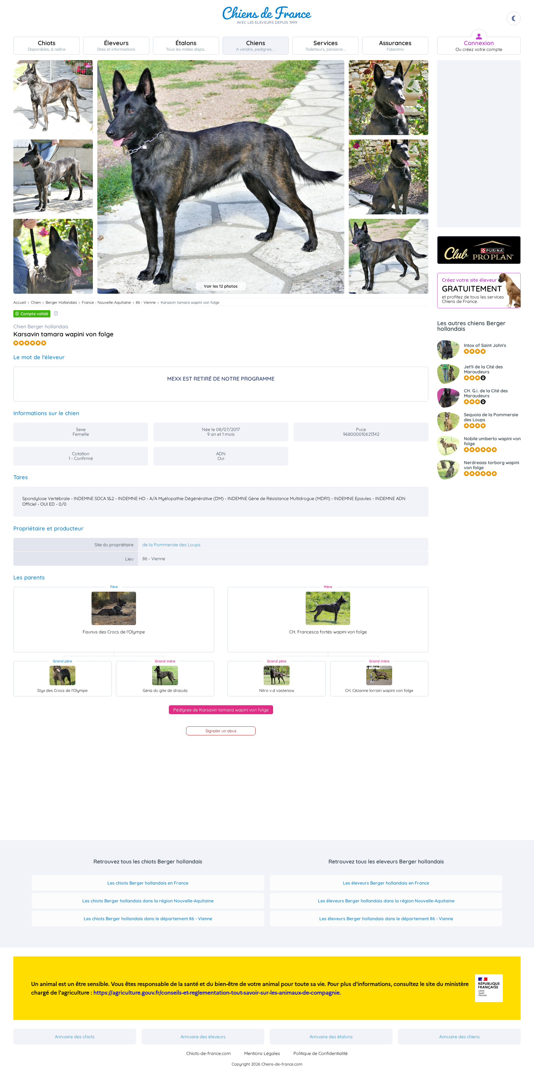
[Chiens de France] (267, 18)
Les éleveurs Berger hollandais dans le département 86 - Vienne (386, 918)
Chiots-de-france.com (208, 1053)
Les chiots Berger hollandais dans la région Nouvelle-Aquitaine (148, 900)
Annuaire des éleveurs (203, 1036)
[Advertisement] (479, 143)
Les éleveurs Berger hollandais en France (386, 883)
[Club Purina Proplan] (479, 250)
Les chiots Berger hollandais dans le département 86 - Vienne (148, 918)
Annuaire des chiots (75, 1036)
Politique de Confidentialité (320, 1053)
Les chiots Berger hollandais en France (147, 883)
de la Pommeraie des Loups (171, 544)
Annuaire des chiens (459, 1036)
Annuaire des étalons (331, 1036)
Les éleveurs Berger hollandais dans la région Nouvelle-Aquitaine (386, 900)
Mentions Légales (262, 1053)
